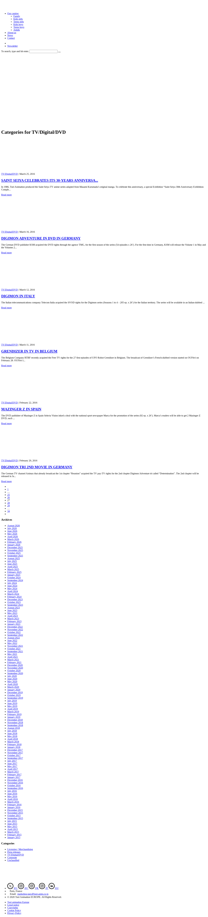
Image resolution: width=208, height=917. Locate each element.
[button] (59, 52)
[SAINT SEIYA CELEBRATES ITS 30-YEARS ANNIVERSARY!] (31, 171)
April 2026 (12, 536)
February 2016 (14, 804)
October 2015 (14, 815)
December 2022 (15, 627)
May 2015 (12, 826)
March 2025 (13, 569)
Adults (16, 30)
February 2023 (14, 621)
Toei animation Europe (18, 902)
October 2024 (14, 577)
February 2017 (14, 774)
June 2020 (12, 678)
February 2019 (14, 714)
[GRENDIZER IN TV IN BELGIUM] (31, 342)
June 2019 (12, 703)
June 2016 (12, 793)
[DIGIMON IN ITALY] (31, 287)
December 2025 (15, 547)
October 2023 (14, 602)
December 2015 (15, 810)
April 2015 (12, 829)
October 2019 (14, 695)
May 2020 (12, 681)
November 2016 (15, 782)
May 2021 (12, 654)
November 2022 (15, 629)
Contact (11, 38)
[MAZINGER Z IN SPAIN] (31, 400)
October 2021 (14, 648)
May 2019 (12, 706)
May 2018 (12, 736)
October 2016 (14, 785)
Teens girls (18, 21)
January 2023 (13, 624)
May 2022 (12, 643)
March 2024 (13, 594)
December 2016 (15, 780)
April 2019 (12, 709)
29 (8, 505)
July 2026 (12, 528)
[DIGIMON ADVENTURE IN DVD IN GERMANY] (31, 229)
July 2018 (12, 730)
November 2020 (15, 668)
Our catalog (13, 13)
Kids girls (18, 19)
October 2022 (14, 632)
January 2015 (13, 837)
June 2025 (12, 564)
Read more (6, 194)
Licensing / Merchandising (20, 849)
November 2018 (15, 722)
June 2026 (12, 531)
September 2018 (15, 725)
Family (16, 16)
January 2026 (13, 544)
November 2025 (15, 550)
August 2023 (13, 607)
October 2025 (14, 553)
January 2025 (13, 575)
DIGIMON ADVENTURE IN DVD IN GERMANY (41, 238)
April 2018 (12, 739)
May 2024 (12, 588)
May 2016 (12, 796)
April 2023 (12, 616)
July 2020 (12, 676)
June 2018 (12, 733)
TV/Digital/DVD (9, 174)
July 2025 (12, 561)
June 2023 (12, 610)
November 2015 (15, 813)
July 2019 (12, 700)
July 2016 (12, 791)
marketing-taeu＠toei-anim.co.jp (32, 894)
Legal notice (13, 905)
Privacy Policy (14, 913)
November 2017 (15, 752)
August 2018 (13, 728)
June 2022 (12, 640)
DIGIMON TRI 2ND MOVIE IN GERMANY (36, 467)
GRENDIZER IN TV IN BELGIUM (29, 351)
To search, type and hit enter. (15, 51)
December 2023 (15, 599)
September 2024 (15, 580)
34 (8, 511)
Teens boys (18, 27)
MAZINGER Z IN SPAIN (21, 409)
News (10, 35)
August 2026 (13, 525)
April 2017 (12, 769)
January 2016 (13, 807)
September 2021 (15, 651)
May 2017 (12, 766)
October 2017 (14, 755)
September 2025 (15, 555)
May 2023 (12, 613)
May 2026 (12, 534)
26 (8, 497)
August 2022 (13, 637)
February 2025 (14, 572)
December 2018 (15, 720)
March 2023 (13, 618)
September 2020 (15, 673)
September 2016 (15, 788)
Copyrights (12, 907)
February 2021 (14, 662)
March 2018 (13, 741)
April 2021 (12, 657)
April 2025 (12, 566)
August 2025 (13, 558)
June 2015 (12, 823)
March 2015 (13, 832)
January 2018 (13, 747)
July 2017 (12, 761)
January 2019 (13, 717)
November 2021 (15, 646)
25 (8, 494)
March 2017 (13, 771)
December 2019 (15, 692)
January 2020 (13, 689)
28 (8, 503)
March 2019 (13, 711)
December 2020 (15, 665)
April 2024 (12, 591)
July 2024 (12, 583)
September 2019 (15, 698)
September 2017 (15, 758)
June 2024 (12, 585)
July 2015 (12, 821)
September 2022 (15, 635)
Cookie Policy (14, 910)
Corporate (12, 857)
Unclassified (13, 860)
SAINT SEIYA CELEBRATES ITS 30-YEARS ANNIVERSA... (49, 180)
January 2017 (13, 777)
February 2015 (14, 834)
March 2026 (13, 539)
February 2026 (14, 542)
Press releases (13, 852)
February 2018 (14, 744)
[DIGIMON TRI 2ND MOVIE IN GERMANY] (31, 458)
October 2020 (14, 670)
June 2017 (12, 763)
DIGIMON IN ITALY (18, 296)
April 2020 (12, 684)
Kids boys (18, 24)
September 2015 (15, 818)
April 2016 (12, 799)
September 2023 (15, 605)
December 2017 (15, 750)
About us (11, 32)
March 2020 (13, 687)
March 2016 (13, 802)
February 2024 (14, 596)
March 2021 (13, 659)
